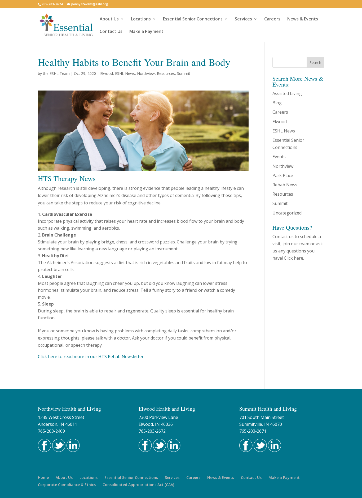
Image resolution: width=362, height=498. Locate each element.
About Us (109, 19)
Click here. (294, 258)
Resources (166, 73)
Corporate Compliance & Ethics (67, 484)
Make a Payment (146, 31)
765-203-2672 (152, 431)
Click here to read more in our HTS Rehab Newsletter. (91, 356)
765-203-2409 (51, 431)
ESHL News (125, 73)
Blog (277, 103)
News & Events (302, 19)
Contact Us (111, 31)
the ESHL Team (56, 73)
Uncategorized (287, 213)
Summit (183, 73)
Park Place (282, 175)
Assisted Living (287, 93)
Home (43, 477)
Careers (272, 19)
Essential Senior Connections (193, 19)
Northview (146, 73)
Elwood (106, 73)
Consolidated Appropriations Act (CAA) (138, 484)
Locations (141, 19)
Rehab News (284, 185)
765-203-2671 (252, 431)
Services (243, 19)
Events (279, 157)
